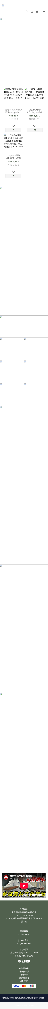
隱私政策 (24, 980)
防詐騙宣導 (24, 977)
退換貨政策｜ (25, 971)
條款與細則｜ (25, 968)
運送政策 (24, 974)
